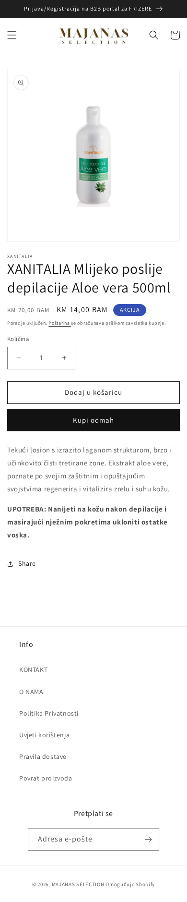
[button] (12, 35)
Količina (18, 339)
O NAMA (31, 691)
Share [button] (27, 563)
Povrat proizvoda (45, 778)
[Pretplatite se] (148, 839)
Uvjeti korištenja (44, 735)
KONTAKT (33, 669)
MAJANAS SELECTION (78, 884)
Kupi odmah (93, 420)
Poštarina (59, 323)
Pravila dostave (43, 756)
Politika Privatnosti (49, 713)
